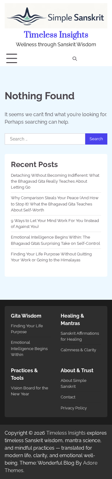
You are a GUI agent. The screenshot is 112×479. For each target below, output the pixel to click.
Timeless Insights (56, 35)
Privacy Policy (74, 408)
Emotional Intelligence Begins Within (29, 348)
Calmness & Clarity (78, 350)
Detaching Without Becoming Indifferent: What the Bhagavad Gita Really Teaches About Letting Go (55, 181)
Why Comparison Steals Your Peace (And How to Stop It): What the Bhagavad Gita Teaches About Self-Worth (55, 203)
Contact (68, 397)
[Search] (74, 58)
